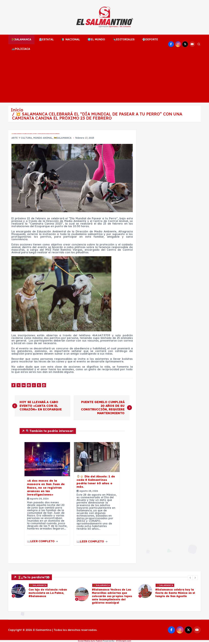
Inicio (17, 109)
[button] (190, 577)
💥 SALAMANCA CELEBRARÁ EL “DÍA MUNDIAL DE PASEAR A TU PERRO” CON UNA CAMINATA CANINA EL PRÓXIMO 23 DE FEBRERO (97, 116)
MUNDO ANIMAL (43, 137)
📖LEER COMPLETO (41, 541)
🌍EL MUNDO (96, 39)
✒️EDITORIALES (124, 39)
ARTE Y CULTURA (21, 137)
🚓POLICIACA (21, 48)
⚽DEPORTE (150, 39)
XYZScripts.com (123, 641)
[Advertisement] (104, 78)
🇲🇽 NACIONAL (70, 39)
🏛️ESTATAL (46, 39)
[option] (53, 594)
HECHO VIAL (176, 585)
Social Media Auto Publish (90, 641)
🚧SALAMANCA (21, 39)
